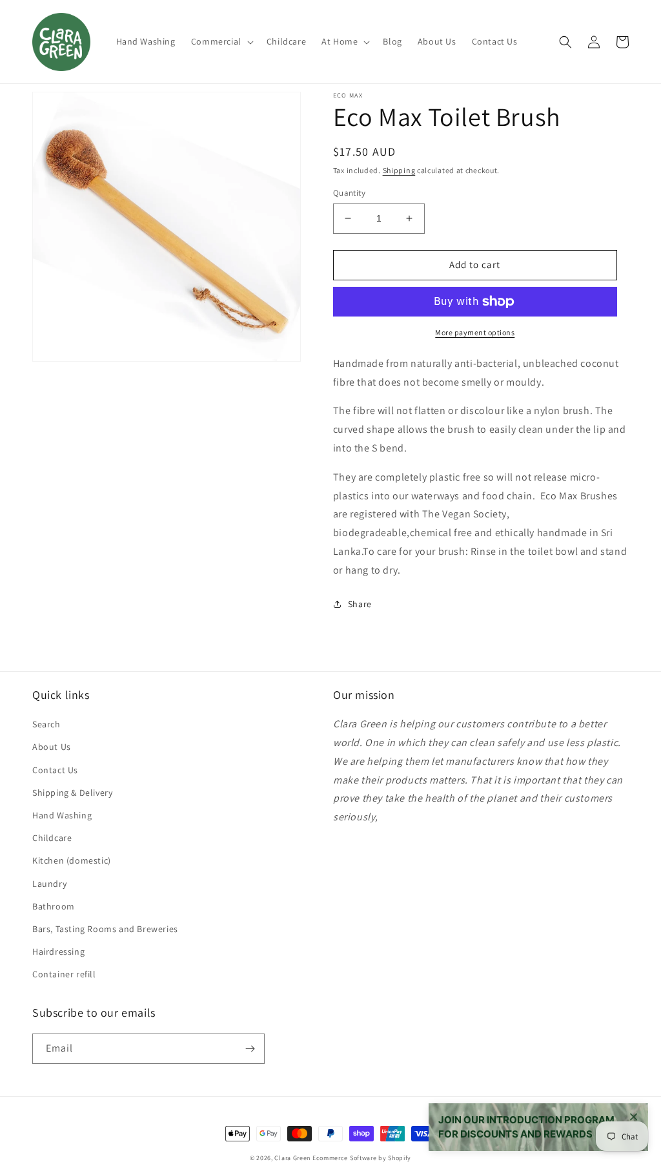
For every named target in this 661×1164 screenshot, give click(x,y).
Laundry (49, 883)
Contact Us (55, 770)
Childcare (52, 838)
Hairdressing (58, 951)
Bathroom (53, 906)
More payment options (474, 332)
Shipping (399, 170)
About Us (51, 747)
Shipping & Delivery (72, 792)
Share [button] (360, 604)
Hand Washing (62, 815)
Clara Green (292, 1158)
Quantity (349, 192)
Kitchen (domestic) (71, 860)
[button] (221, 41)
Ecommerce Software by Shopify (361, 1158)
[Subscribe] (250, 1049)
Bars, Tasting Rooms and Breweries (105, 929)
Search (46, 724)
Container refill (64, 974)
